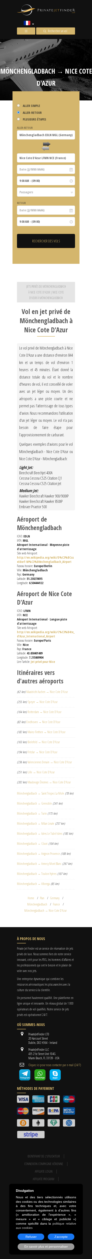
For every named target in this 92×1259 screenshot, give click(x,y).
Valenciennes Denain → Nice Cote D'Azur (50, 762)
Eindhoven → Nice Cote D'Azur (43, 722)
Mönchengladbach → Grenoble (34, 803)
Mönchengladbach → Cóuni (32, 843)
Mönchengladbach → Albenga (33, 884)
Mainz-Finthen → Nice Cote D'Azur (46, 732)
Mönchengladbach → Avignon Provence (38, 853)
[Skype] (55, 1079)
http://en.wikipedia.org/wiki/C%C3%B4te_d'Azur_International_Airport (46, 634)
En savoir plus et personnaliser (46, 1246)
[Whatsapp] (40, 1079)
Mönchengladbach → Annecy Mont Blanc (39, 864)
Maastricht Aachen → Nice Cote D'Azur (47, 692)
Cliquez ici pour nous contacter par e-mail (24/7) (54, 1065)
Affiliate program (43, 1179)
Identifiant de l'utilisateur (43, 1156)
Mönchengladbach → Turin (32, 813)
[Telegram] (24, 1079)
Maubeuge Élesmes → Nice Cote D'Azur (49, 782)
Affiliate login (43, 1171)
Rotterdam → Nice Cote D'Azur (44, 712)
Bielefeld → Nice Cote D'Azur (44, 742)
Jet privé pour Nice (43, 662)
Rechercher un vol (57, 31)
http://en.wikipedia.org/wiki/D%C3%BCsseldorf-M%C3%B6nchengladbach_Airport (45, 559)
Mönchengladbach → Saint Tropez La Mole (40, 793)
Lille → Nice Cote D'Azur (41, 772)
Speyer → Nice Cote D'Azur (43, 702)
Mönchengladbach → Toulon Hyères (36, 874)
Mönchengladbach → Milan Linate (35, 823)
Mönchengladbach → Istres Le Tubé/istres (39, 833)
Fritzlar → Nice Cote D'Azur (42, 752)
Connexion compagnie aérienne (43, 1164)
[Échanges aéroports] (46, 146)
